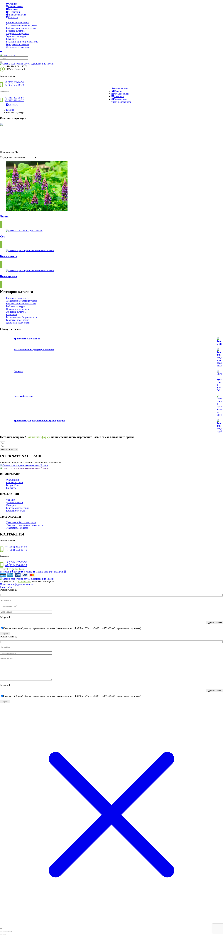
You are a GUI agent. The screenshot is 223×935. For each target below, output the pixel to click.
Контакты (13, 17)
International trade (17, 14)
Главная (13, 3)
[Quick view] (1, 222)
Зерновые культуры (16, 36)
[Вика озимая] (30, 250)
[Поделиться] (7, 931)
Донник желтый (14, 502)
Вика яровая (8, 276)
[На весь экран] (4, 931)
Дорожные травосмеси (18, 47)
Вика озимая (8, 256)
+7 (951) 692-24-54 (14, 82)
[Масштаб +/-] (1, 931)
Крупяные (11, 39)
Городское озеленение (17, 44)
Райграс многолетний (17, 508)
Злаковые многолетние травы (21, 25)
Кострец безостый (15, 510)
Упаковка (13, 9)
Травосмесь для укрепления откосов (24, 525)
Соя (2, 236)
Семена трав (24, 581)
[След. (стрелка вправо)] (4, 934)
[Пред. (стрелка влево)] (1, 934)
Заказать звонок (120, 88)
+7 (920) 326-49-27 (14, 100)
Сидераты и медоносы (17, 33)
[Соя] (24, 230)
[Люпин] (37, 210)
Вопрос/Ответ (13, 485)
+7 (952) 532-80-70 (14, 85)
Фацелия (10, 499)
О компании (14, 12)
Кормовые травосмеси (17, 22)
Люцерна (11, 505)
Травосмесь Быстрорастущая (21, 522)
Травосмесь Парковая (17, 528)
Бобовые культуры (15, 30)
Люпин (4, 216)
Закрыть (5, 634)
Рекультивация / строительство (22, 41)
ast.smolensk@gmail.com (12, 569)
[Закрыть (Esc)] (10, 931)
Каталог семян (15, 6)
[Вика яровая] (30, 270)
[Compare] (1, 225)
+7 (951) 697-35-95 (14, 97)
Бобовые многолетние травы (21, 28)
